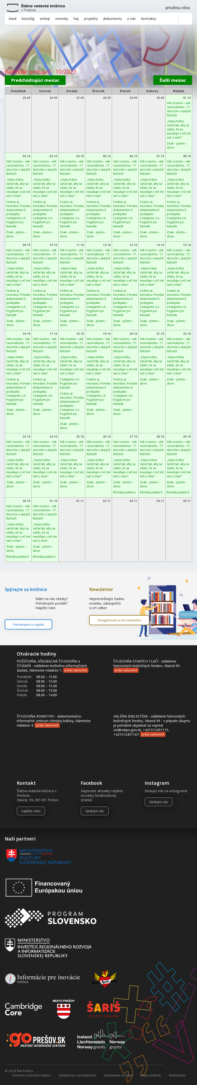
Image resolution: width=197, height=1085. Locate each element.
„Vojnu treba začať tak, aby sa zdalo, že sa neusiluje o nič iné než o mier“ (179, 129)
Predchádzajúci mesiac (35, 80)
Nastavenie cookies (118, 1075)
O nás (131, 18)
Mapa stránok (151, 1075)
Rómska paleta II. (124, 492)
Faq (76, 18)
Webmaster (177, 1075)
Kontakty (148, 18)
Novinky (61, 18)
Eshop (45, 18)
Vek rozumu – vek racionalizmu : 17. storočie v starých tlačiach (179, 109)
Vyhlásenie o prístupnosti (77, 1075)
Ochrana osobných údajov (31, 1075)
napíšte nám (31, 811)
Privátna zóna (178, 7)
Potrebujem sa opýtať (28, 624)
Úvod (12, 18)
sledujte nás (94, 811)
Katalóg (28, 18)
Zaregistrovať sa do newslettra (119, 620)
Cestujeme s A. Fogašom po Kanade (70, 383)
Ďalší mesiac (173, 80)
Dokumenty (112, 18)
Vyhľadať (185, 19)
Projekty (91, 18)
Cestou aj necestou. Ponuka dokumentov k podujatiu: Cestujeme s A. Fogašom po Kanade (18, 214)
